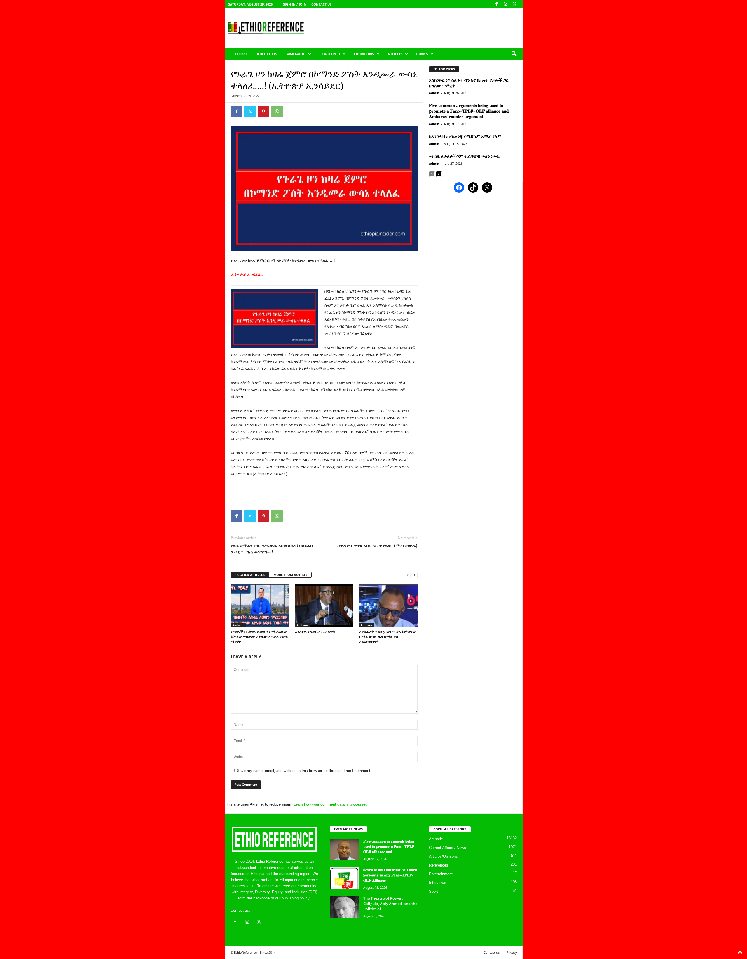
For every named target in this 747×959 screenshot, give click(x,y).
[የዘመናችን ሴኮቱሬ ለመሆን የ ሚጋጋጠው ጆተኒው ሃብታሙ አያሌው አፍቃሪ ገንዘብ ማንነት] (260, 605)
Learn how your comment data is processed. (331, 804)
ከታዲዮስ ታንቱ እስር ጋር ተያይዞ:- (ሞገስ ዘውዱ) (377, 545)
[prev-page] (408, 575)
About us (266, 54)
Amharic (296, 54)
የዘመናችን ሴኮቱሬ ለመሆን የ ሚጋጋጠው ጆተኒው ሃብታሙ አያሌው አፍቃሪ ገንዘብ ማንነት (259, 636)
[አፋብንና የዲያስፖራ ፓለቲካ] (324, 605)
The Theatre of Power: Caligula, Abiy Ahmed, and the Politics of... (390, 903)
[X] (514, 4)
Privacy (511, 952)
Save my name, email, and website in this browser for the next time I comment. (304, 771)
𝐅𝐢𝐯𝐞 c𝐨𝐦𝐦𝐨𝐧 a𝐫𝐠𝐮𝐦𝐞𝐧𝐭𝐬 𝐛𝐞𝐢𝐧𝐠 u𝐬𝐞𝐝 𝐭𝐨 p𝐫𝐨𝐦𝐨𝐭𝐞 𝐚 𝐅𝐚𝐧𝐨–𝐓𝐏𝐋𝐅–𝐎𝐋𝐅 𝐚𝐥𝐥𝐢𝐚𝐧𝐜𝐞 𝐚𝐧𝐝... (389, 846)
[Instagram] (505, 4)
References (438, 865)
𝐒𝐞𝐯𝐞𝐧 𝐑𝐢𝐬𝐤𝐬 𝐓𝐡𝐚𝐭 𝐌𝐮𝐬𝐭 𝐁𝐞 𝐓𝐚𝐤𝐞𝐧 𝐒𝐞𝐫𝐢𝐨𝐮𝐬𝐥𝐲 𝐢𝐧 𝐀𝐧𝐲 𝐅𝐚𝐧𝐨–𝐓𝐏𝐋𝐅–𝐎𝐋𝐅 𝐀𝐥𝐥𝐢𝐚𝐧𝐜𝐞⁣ (390, 875)
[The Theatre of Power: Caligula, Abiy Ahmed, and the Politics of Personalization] (344, 907)
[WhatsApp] (277, 111)
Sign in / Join (294, 4)
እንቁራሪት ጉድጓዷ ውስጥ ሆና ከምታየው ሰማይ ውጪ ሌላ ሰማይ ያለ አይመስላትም (387, 636)
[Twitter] (250, 111)
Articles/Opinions (443, 856)
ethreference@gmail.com (272, 910)
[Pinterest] (263, 111)
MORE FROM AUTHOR (290, 575)
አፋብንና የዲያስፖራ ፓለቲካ (315, 631)
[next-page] (415, 575)
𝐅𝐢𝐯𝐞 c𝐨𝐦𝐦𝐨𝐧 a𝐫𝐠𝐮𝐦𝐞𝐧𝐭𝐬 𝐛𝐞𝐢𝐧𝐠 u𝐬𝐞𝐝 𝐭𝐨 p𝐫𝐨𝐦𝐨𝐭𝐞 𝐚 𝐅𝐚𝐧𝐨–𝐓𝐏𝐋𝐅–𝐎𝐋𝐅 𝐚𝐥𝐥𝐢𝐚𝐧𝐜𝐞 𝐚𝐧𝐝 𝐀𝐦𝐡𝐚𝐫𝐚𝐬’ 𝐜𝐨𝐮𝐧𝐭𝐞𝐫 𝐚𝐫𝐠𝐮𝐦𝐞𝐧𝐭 (469, 110)
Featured (329, 54)
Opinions (364, 54)
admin (434, 93)
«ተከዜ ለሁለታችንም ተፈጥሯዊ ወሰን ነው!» (464, 156)
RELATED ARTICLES (250, 575)
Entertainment (441, 874)
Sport (433, 891)
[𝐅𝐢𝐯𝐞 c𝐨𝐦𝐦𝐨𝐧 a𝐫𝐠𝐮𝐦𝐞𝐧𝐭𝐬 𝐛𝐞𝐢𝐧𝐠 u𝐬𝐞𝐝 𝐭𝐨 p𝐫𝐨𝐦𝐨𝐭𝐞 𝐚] (344, 849)
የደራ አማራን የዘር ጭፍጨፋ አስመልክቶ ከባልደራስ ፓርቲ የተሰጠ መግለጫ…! (272, 548)
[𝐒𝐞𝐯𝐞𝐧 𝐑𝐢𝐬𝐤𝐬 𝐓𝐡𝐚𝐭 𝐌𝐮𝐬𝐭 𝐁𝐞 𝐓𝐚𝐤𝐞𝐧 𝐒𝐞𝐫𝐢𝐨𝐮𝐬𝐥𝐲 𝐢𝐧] (344, 878)
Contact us (321, 4)
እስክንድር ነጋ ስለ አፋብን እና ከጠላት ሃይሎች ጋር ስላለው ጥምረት (469, 82)
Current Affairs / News (447, 848)
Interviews (437, 883)
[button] (513, 54)
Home (241, 54)
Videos (395, 54)
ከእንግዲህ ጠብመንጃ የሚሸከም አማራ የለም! (465, 136)
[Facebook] (496, 4)
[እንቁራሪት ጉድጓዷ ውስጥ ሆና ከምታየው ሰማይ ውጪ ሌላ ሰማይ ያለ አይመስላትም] (388, 605)
